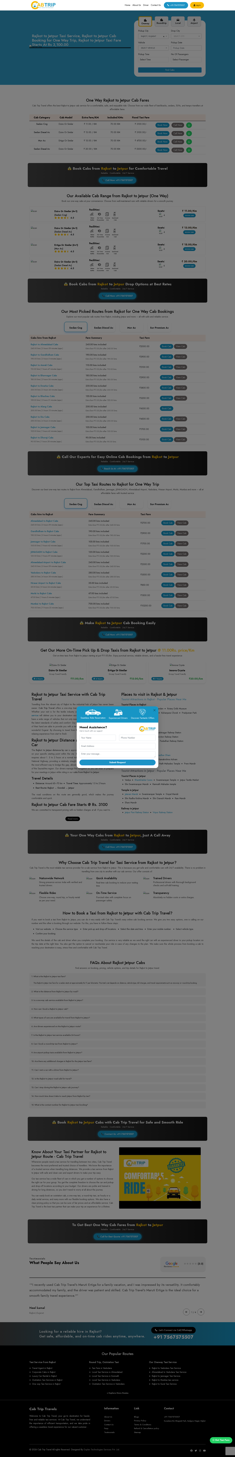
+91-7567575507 (177, 5)
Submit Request (117, 762)
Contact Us (156, 5)
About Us (136, 5)
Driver (146, 5)
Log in (198, 5)
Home (127, 5)
